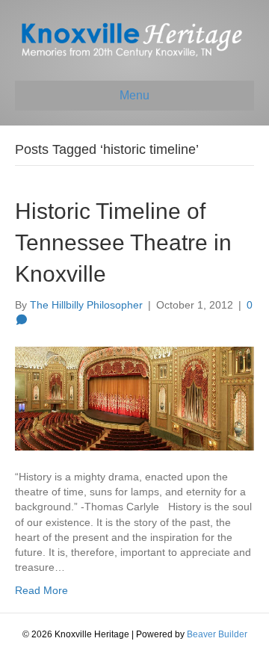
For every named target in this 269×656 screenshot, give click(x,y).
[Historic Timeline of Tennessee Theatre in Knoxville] (134, 397)
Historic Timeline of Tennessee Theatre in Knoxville (123, 242)
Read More (41, 590)
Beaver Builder (217, 634)
